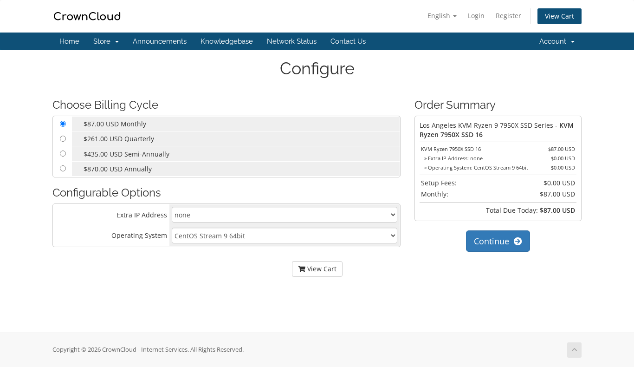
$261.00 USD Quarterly (119, 138)
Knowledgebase (227, 41)
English (439, 15)
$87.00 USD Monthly (115, 123)
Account (554, 41)
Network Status (292, 41)
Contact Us (348, 41)
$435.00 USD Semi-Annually (126, 154)
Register (508, 15)
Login (476, 15)
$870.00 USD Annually (118, 168)
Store (103, 41)
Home (69, 41)
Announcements (160, 41)
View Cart (559, 16)
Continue (494, 241)
